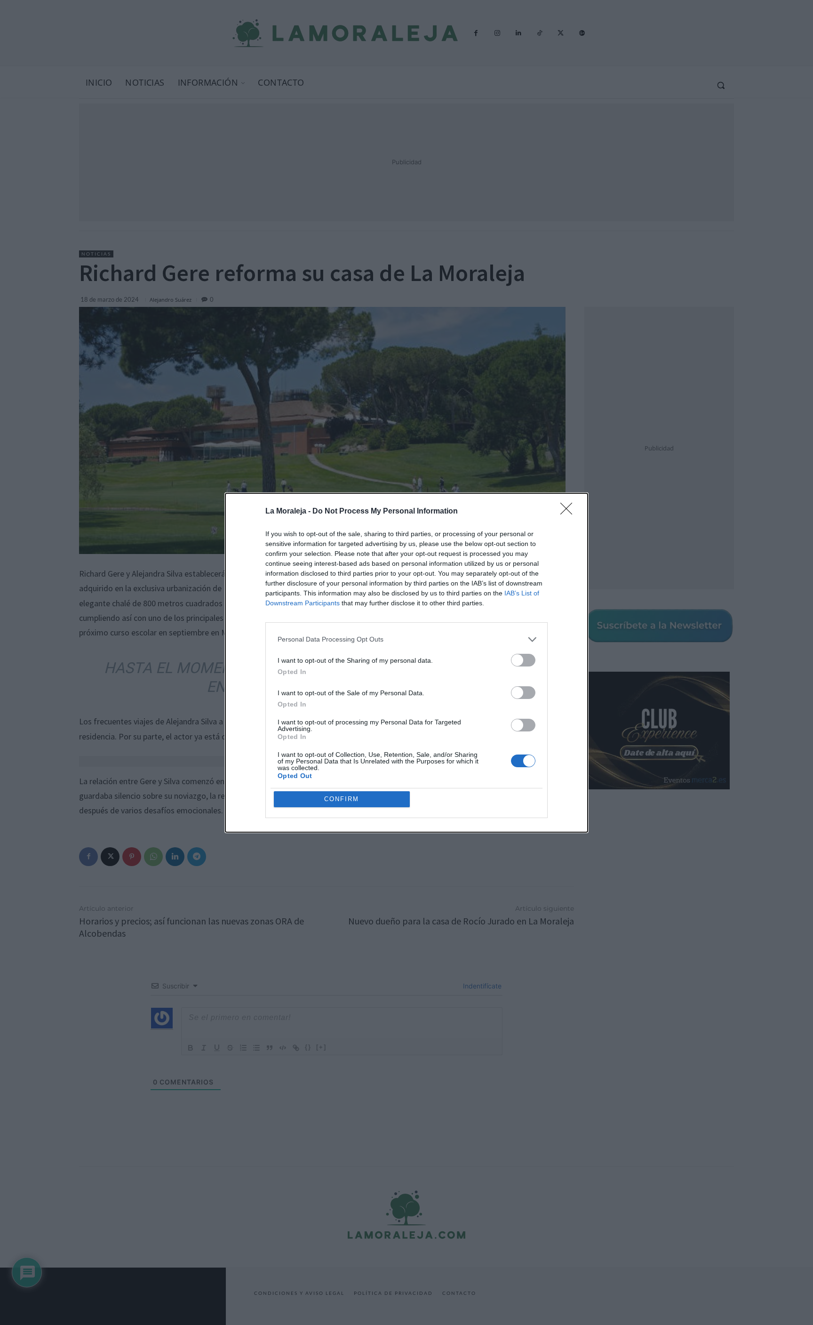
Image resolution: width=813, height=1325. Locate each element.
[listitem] (406, 639)
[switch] (523, 660)
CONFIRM (341, 799)
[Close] (569, 512)
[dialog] (406, 662)
